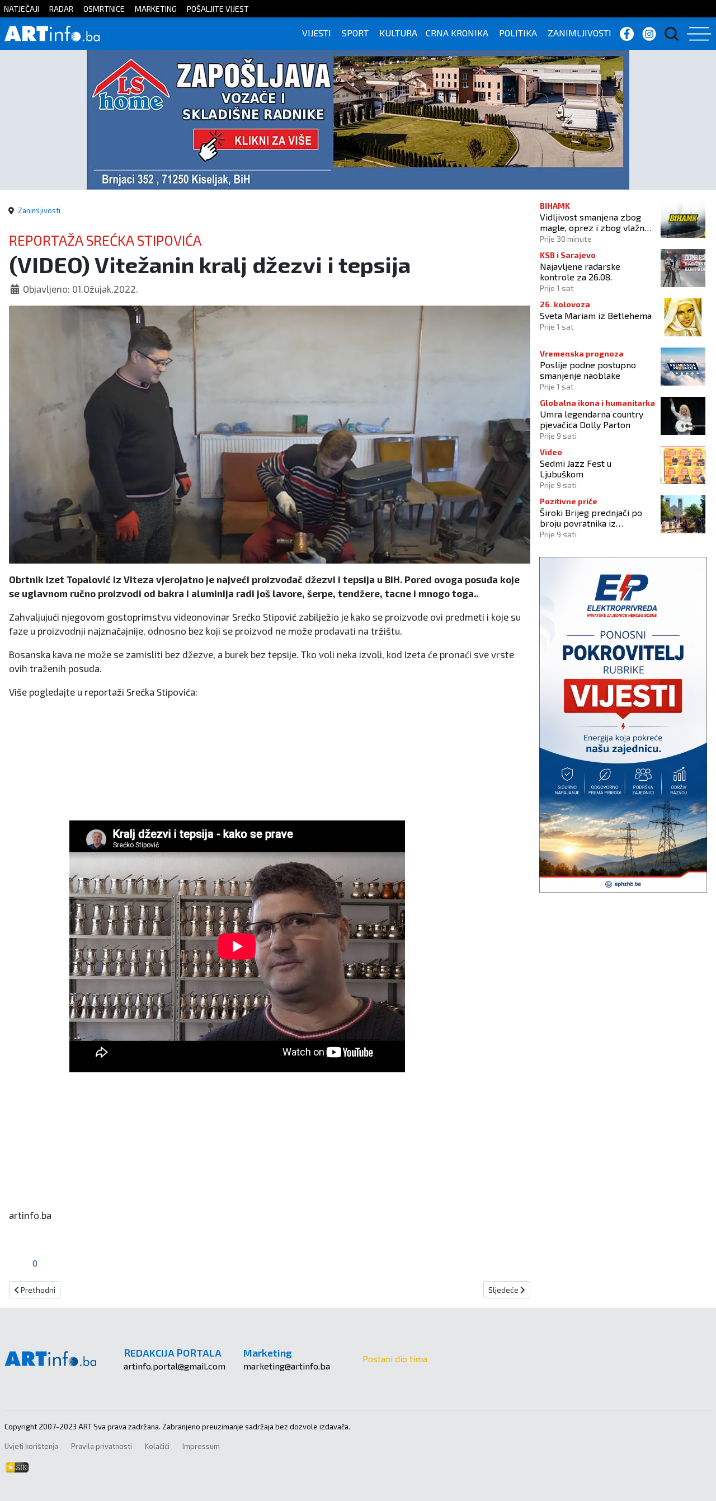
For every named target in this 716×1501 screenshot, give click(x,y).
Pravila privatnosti (101, 1446)
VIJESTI (316, 32)
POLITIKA (518, 32)
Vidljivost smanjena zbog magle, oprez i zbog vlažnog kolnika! (597, 222)
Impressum (201, 1446)
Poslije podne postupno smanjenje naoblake (588, 370)
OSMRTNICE (104, 8)
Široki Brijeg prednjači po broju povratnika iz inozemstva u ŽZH (591, 517)
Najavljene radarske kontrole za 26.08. (580, 271)
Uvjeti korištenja (31, 1446)
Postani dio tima (394, 1358)
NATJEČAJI (21, 8)
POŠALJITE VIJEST (218, 8)
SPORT (355, 32)
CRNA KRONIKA (457, 32)
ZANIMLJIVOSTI (579, 32)
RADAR (61, 8)
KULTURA (398, 32)
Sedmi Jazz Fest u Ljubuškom (575, 468)
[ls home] (358, 118)
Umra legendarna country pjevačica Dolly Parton (591, 419)
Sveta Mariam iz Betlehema (596, 315)
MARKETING (156, 8)
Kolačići (157, 1446)
